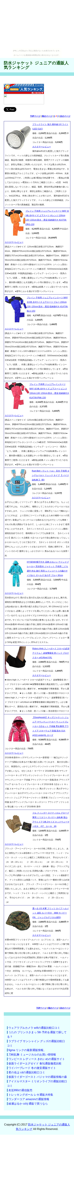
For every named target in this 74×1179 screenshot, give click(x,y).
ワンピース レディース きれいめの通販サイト (36, 1059)
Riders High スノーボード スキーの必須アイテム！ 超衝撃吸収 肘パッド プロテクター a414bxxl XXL (50, 653)
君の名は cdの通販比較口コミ (26, 1072)
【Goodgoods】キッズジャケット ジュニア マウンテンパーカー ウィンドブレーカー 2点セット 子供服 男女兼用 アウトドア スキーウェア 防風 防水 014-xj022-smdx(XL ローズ (50, 726)
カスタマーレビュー (41, 146)
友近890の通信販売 (20, 1090)
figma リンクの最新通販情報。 (27, 1050)
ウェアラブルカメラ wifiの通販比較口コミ (34, 1027)
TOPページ (35, 116)
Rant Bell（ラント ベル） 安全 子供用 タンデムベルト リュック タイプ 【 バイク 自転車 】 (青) (50, 475)
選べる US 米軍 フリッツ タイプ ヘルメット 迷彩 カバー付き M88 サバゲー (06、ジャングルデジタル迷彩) (50, 913)
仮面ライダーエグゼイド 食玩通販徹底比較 (34, 1063)
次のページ (65, 116)
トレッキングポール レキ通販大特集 (30, 1094)
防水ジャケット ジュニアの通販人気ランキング (36, 65)
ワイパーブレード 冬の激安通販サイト (32, 1067)
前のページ (47, 116)
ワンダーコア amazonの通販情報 (28, 1099)
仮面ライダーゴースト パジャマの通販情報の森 (37, 1076)
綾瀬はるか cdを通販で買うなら (28, 1103)
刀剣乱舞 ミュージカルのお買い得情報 (32, 1054)
